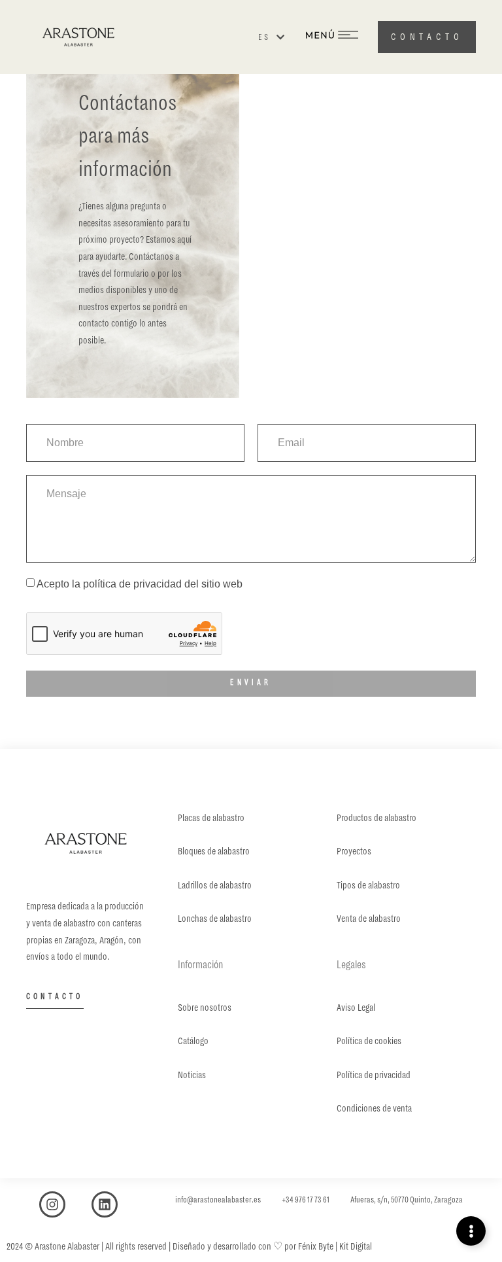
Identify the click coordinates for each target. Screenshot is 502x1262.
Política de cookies (369, 1041)
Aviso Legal (356, 1007)
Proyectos (354, 851)
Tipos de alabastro (368, 885)
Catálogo (193, 1041)
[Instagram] (52, 1204)
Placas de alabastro (211, 818)
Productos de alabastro (376, 818)
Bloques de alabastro (214, 851)
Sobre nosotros (204, 1007)
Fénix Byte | (318, 1246)
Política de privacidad (373, 1075)
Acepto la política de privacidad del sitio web (140, 583)
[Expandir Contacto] (471, 1231)
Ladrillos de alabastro (215, 885)
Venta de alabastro (369, 918)
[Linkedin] (105, 1204)
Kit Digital (355, 1246)
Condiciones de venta (374, 1108)
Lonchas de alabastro (215, 918)
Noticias (192, 1075)
